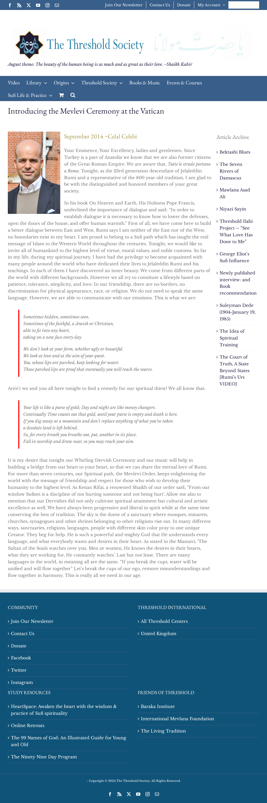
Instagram (22, 682)
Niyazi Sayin (233, 209)
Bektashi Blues (235, 152)
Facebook (21, 657)
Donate (18, 645)
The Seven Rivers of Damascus (231, 171)
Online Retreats (27, 725)
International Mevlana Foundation (177, 718)
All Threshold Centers (164, 621)
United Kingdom (158, 633)
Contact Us (22, 633)
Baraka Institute (158, 706)
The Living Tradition (163, 731)
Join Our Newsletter (32, 621)
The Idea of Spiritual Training (232, 338)
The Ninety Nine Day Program (44, 756)
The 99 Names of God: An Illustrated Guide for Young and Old (68, 741)
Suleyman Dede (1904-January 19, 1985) (238, 312)
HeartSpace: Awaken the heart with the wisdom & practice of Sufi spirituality (64, 710)
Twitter (19, 670)
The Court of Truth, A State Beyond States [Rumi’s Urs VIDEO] (235, 370)
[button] (72, 95)
